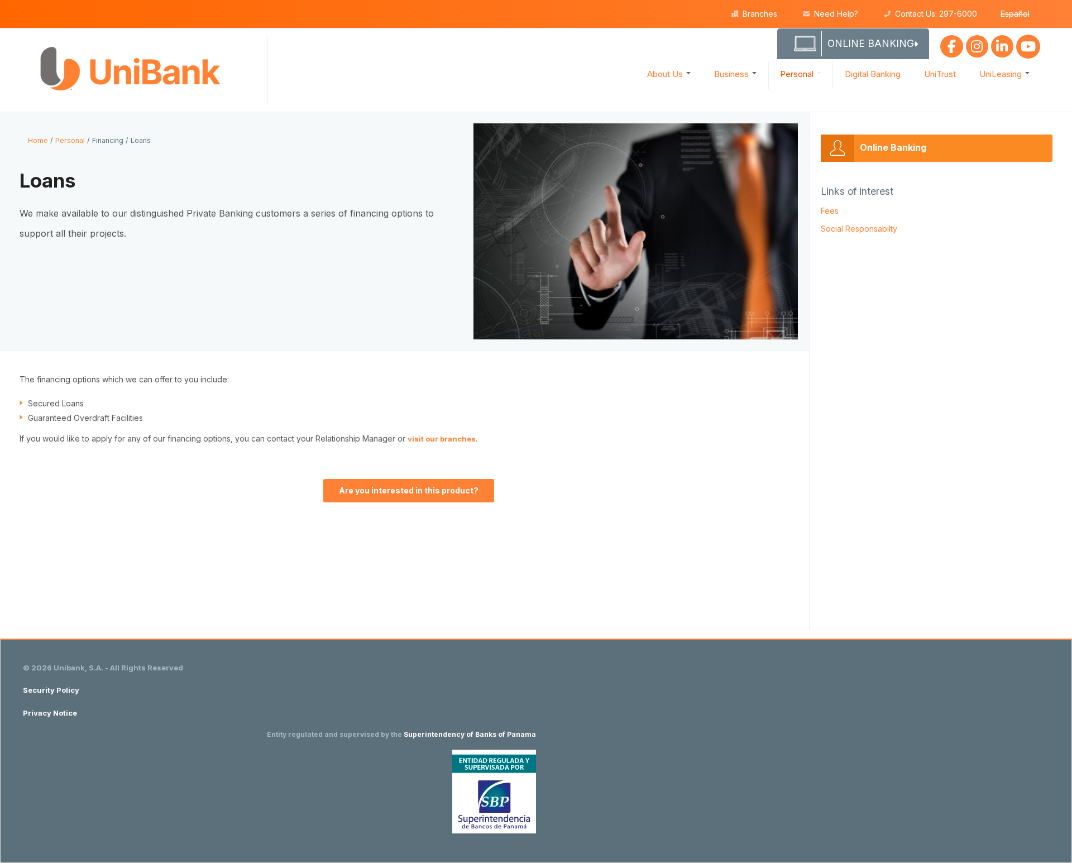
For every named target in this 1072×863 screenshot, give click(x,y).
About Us (666, 74)
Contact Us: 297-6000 (936, 13)
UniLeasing (1001, 74)
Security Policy (51, 689)
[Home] (134, 69)
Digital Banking (873, 74)
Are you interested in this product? (408, 490)
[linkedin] (1002, 44)
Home (38, 140)
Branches (760, 13)
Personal (798, 74)
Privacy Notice (50, 712)
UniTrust (940, 74)
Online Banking (893, 147)
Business (732, 74)
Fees (830, 210)
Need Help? (836, 13)
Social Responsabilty (859, 228)
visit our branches (442, 438)
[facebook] (951, 44)
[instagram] (977, 44)
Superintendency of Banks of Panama (470, 734)
